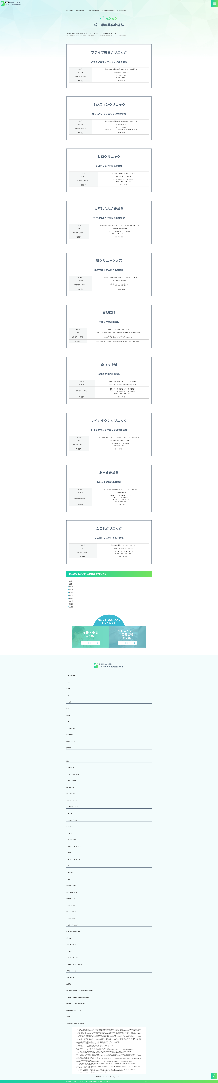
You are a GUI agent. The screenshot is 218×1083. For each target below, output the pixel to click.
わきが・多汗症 (70, 741)
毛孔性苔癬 (69, 735)
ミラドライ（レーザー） (73, 958)
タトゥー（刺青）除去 (72, 774)
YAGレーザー (70, 977)
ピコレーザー (70, 879)
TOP (214, 1077)
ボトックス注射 (70, 794)
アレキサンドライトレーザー (74, 964)
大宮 (70, 581)
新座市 (71, 604)
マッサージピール (71, 912)
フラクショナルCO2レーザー (74, 846)
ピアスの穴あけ (70, 728)
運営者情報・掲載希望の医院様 (75, 1023)
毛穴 (67, 708)
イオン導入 (69, 826)
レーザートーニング (71, 800)
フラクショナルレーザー (73, 859)
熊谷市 (71, 587)
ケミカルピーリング (71, 925)
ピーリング (69, 813)
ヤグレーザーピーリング (73, 931)
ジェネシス (69, 951)
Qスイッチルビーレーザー (73, 892)
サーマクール (70, 872)
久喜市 (71, 607)
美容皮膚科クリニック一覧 (73, 1010)
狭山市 (71, 595)
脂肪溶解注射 (70, 787)
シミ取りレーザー (71, 885)
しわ (67, 754)
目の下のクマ (70, 767)
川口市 (71, 589)
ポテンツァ (69, 938)
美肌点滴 (68, 984)
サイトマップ (148, 1081)
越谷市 (71, 598)
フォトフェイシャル (71, 820)
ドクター (68, 1017)
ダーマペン (69, 833)
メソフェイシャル (71, 905)
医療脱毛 (68, 748)
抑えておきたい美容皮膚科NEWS (75, 1003)
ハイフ (68, 866)
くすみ (68, 682)
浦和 (70, 584)
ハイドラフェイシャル (72, 840)
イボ (67, 721)
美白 (67, 761)
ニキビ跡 (68, 702)
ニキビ (68, 695)
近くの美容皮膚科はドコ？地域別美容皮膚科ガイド (80, 990)
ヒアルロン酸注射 (71, 780)
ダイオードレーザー (71, 971)
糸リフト (68, 853)
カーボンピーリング (71, 807)
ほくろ (68, 715)
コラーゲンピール (71, 945)
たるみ (68, 689)
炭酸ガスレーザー (71, 899)
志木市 (71, 601)
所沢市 (71, 592)
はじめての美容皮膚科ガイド (14, 3)
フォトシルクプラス (71, 918)
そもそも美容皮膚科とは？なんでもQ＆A (77, 997)
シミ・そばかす (70, 676)
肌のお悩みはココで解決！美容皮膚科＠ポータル (88, 1081)
